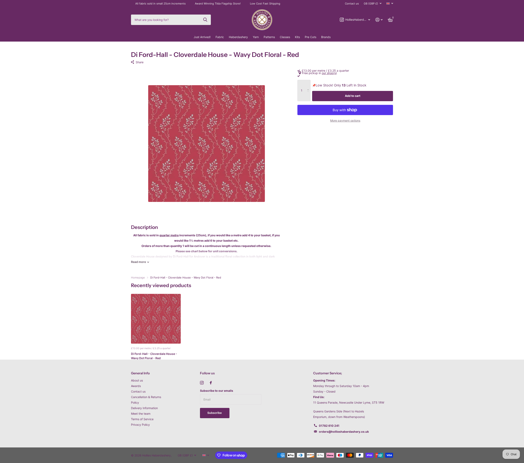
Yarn (256, 37)
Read (138, 262)
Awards (136, 386)
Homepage (138, 277)
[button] (309, 84)
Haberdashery (238, 37)
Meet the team (140, 413)
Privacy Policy (140, 424)
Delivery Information (144, 408)
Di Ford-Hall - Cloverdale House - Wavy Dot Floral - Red (154, 356)
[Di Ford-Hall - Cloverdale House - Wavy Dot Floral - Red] (156, 319)
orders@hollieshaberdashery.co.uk (344, 431)
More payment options (345, 120)
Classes (285, 37)
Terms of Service (142, 419)
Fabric (220, 37)
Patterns (269, 37)
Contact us (352, 3)
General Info (140, 373)
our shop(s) (329, 73)
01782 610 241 (329, 425)
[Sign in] (379, 19)
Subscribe (214, 412)
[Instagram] (202, 383)
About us (137, 380)
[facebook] (211, 382)
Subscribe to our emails (216, 390)
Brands (326, 37)
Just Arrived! (202, 37)
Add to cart (352, 95)
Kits (297, 37)
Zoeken (205, 20)
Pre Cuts (310, 37)
